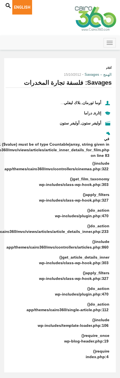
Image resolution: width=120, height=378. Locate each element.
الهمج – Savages (98, 74)
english (22, 7)
